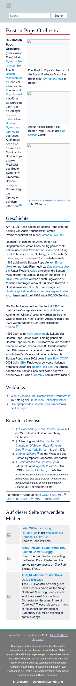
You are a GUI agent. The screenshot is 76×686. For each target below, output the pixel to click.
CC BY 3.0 (67, 200)
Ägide (33, 270)
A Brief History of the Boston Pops (40, 429)
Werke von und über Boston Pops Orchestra (39, 396)
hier (36, 646)
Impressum (21, 681)
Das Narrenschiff (58, 266)
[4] (69, 374)
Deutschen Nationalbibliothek (48, 400)
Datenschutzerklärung (48, 681)
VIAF (38, 499)
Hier (51, 646)
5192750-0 (56, 494)
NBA (23, 362)
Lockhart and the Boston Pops (38, 462)
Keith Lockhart (36, 333)
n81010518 (23, 499)
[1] (20, 204)
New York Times (36, 449)
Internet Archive (36, 470)
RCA (9, 279)
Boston (10, 74)
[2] (7, 298)
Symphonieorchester (14, 63)
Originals (39, 466)
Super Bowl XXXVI (57, 358)
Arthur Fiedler (44, 250)
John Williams (51, 310)
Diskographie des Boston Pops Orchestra (37, 404)
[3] (17, 325)
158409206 (50, 499)
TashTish (35, 200)
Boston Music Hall (52, 235)
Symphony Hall (53, 78)
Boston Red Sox (42, 367)
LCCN (11, 499)
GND (45, 494)
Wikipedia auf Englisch (54, 200)
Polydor (23, 279)
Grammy (38, 375)
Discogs (20, 408)
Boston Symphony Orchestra (13, 127)
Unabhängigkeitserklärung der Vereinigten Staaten (37, 291)
